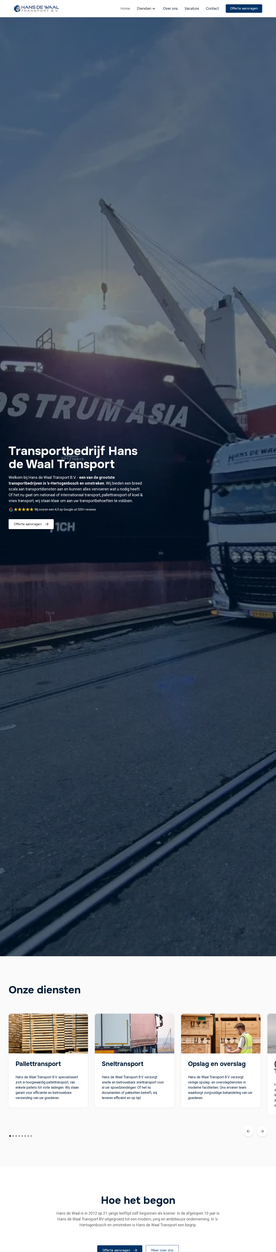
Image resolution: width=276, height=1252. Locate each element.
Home (125, 8)
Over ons (170, 8)
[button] (146, 8)
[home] (36, 8)
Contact (212, 8)
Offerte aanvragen (244, 8)
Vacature (192, 8)
